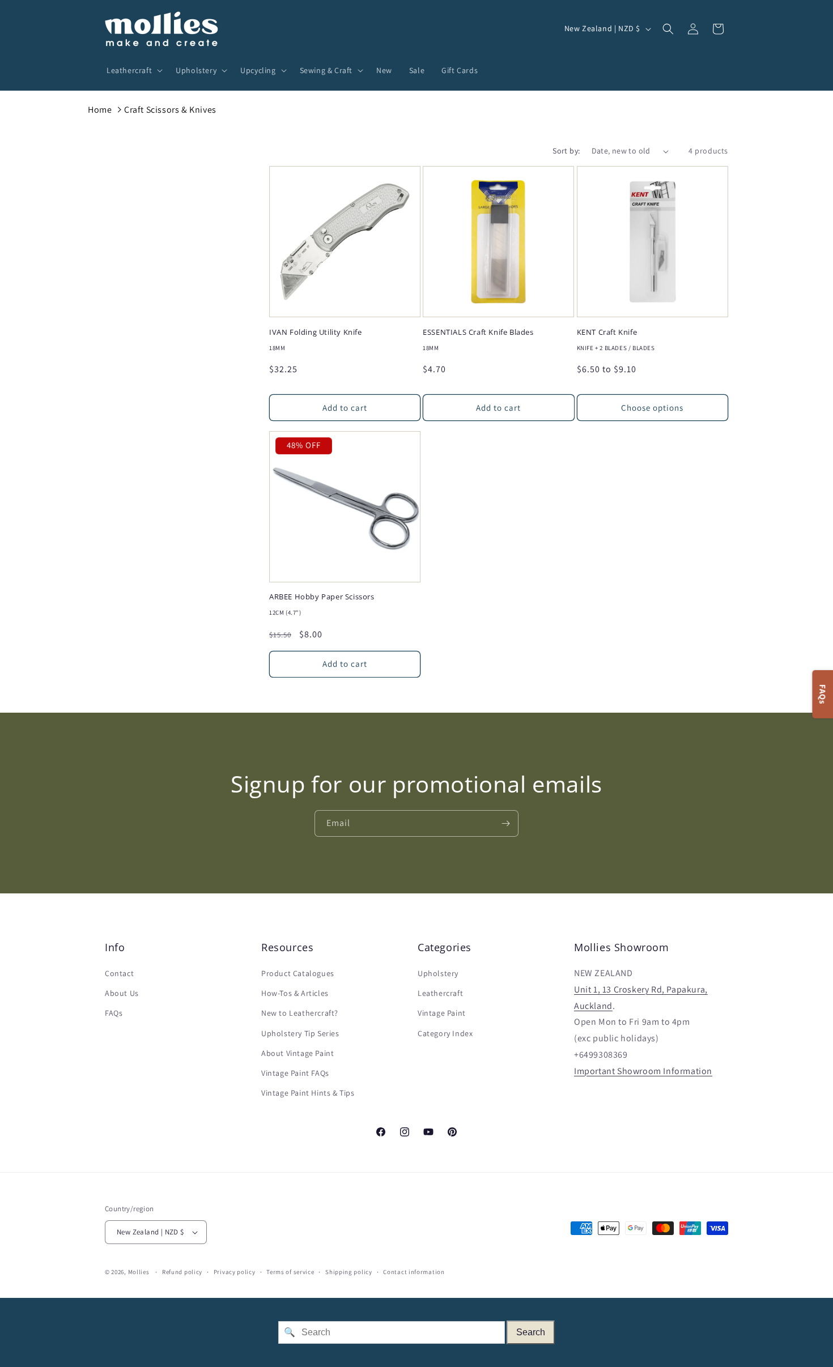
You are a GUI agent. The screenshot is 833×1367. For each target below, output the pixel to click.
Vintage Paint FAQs (295, 1073)
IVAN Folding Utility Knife (315, 332)
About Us (122, 993)
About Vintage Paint (297, 1053)
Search (530, 1332)
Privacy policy (235, 1272)
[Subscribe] (505, 823)
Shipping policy (348, 1272)
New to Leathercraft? (299, 1013)
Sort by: (566, 151)
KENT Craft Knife (607, 332)
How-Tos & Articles (295, 993)
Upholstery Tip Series (300, 1033)
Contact (119, 973)
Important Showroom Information (643, 1071)
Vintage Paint (442, 1013)
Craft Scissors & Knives (170, 110)
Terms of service (290, 1272)
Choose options (652, 407)
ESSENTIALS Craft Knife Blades (478, 332)
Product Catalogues (297, 973)
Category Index (445, 1033)
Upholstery (438, 973)
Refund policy (182, 1272)
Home (100, 110)
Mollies (139, 1272)
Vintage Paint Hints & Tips (308, 1093)
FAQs (113, 1013)
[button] (132, 70)
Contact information (413, 1272)
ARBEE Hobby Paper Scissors (322, 597)
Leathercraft (440, 993)
